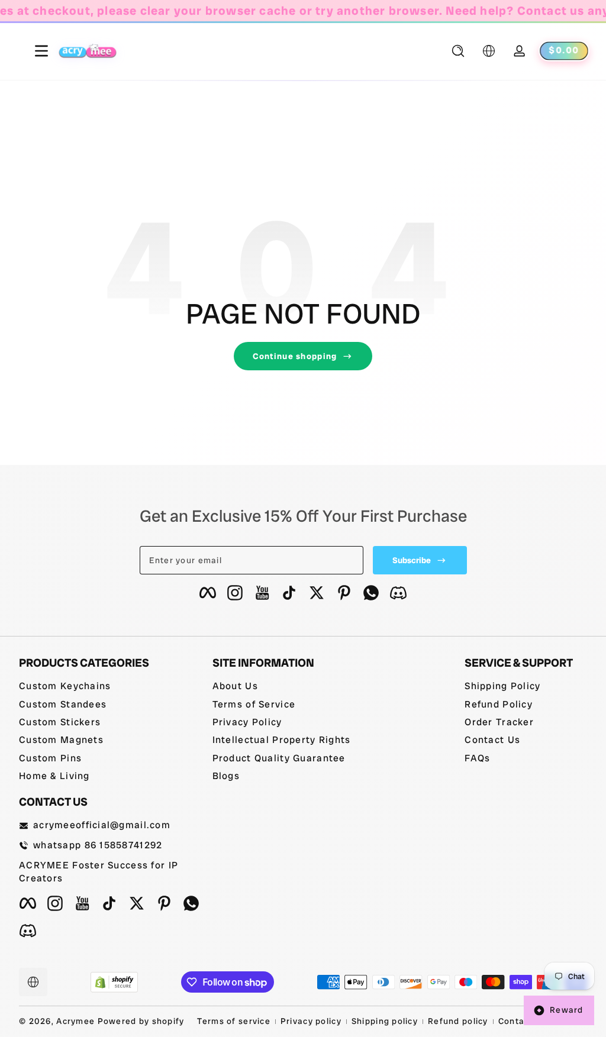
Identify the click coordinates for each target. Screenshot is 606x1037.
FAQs (477, 758)
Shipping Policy (502, 686)
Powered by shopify (141, 1021)
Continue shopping (295, 356)
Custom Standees (63, 704)
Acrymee (75, 1021)
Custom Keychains (65, 686)
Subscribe (411, 560)
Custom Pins (50, 758)
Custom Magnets (61, 740)
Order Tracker (499, 722)
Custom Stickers (60, 722)
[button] (458, 51)
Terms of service (233, 1021)
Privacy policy (311, 1021)
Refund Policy (499, 704)
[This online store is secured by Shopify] (114, 982)
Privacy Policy (247, 722)
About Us (235, 686)
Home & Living (54, 776)
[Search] (458, 50)
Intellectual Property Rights (281, 740)
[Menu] (31, 50)
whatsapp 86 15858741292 (97, 845)
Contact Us (492, 740)
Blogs (226, 776)
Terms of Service (253, 704)
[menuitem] (110, 686)
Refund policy (458, 1021)
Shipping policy (385, 1021)
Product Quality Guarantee (279, 758)
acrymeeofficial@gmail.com (101, 825)
